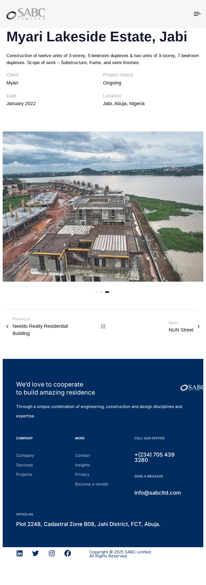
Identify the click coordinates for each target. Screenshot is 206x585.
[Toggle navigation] (168, 14)
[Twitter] (35, 553)
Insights (82, 465)
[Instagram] (51, 553)
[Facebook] (67, 553)
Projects (24, 474)
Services (24, 465)
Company (25, 455)
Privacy (82, 474)
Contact (82, 455)
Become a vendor (92, 484)
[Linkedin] (19, 553)
